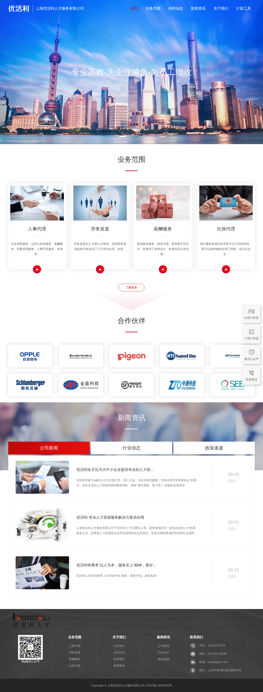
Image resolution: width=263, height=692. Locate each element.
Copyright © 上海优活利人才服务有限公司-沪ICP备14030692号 (131, 685)
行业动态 (163, 652)
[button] (122, 136)
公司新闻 (163, 646)
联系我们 (119, 659)
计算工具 (243, 8)
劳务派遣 (75, 652)
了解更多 (131, 287)
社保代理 (75, 665)
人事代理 (75, 646)
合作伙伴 (119, 652)
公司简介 (119, 646)
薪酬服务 (75, 659)
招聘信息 (175, 8)
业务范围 (153, 8)
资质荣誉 (119, 665)
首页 (134, 8)
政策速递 (163, 659)
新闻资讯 (198, 8)
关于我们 (220, 8)
